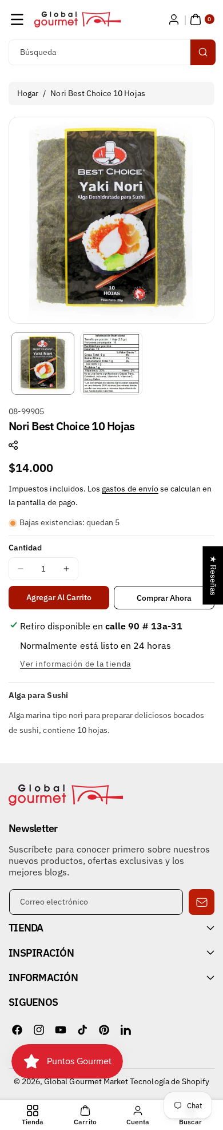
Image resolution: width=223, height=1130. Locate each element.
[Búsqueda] (203, 52)
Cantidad (25, 547)
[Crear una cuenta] (173, 19)
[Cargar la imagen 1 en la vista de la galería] (42, 363)
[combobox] (111, 52)
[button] (17, 19)
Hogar (27, 93)
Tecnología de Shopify (169, 1081)
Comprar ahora (164, 598)
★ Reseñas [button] (213, 575)
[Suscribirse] (201, 902)
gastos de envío (130, 488)
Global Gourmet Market (86, 1081)
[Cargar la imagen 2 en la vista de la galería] (111, 363)
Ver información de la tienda (75, 664)
